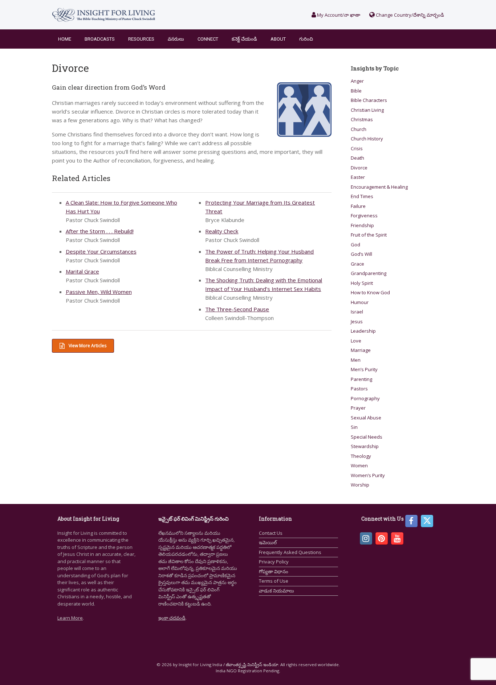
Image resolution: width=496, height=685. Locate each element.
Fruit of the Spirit (369, 234)
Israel (357, 311)
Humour (360, 302)
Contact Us (270, 533)
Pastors (359, 388)
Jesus (357, 321)
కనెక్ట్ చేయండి (244, 39)
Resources (141, 39)
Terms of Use (273, 581)
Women (359, 465)
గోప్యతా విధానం (273, 571)
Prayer (358, 408)
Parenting (361, 379)
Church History (367, 138)
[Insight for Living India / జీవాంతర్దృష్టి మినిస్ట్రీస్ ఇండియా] (103, 14)
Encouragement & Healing (379, 187)
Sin (354, 427)
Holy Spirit (362, 283)
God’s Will (361, 254)
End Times (362, 196)
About (278, 39)
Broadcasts (100, 39)
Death (357, 158)
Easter (358, 177)
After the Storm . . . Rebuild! (100, 231)
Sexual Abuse (366, 417)
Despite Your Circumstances (101, 251)
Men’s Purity (364, 369)
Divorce (359, 167)
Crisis (357, 148)
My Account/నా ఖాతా (338, 15)
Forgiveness (364, 215)
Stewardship (365, 446)
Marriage (361, 350)
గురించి (306, 39)
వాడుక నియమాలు (276, 590)
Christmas (362, 119)
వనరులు (176, 39)
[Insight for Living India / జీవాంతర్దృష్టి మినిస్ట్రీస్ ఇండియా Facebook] (411, 521)
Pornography (365, 398)
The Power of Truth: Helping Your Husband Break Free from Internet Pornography (259, 256)
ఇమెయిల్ (268, 542)
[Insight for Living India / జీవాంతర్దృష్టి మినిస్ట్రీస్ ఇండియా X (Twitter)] (427, 521)
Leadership (363, 331)
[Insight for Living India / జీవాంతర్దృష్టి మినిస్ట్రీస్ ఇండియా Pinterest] (381, 538)
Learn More (70, 618)
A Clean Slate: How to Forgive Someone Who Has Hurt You (121, 207)
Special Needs (366, 437)
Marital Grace (82, 271)
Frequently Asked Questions (290, 552)
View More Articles (87, 345)
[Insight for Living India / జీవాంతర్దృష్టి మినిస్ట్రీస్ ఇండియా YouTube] (397, 538)
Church (358, 129)
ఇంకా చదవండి (172, 618)
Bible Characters (369, 100)
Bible (356, 90)
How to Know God (370, 292)
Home (64, 39)
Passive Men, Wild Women (99, 291)
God (355, 244)
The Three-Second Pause (237, 309)
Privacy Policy (274, 561)
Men (356, 360)
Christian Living (367, 110)
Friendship (362, 225)
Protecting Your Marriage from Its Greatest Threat (260, 207)
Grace (357, 264)
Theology (361, 456)
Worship (360, 484)
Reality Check (221, 231)
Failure (358, 206)
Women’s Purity (368, 475)
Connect (208, 39)
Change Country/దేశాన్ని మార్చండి (409, 15)
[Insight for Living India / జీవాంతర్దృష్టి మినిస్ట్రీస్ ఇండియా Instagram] (366, 538)
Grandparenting (368, 273)
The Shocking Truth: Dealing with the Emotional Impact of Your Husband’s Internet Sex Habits (263, 284)
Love (356, 340)
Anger (357, 81)
